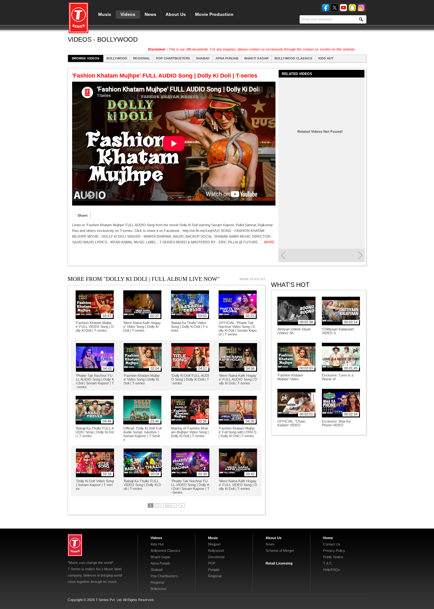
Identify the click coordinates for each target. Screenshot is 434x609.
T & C (327, 563)
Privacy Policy (334, 550)
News (150, 14)
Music (104, 14)
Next (360, 255)
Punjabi (213, 570)
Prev (283, 255)
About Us (176, 14)
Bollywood (116, 58)
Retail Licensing (279, 563)
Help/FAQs (331, 570)
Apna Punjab (226, 58)
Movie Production (214, 14)
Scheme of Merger (280, 550)
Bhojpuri (214, 544)
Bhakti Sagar (256, 58)
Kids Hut (325, 58)
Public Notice (333, 557)
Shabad (202, 58)
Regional (141, 58)
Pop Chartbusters (173, 58)
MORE (269, 242)
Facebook (325, 7)
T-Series (75, 545)
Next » (170, 505)
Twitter (334, 7)
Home (328, 538)
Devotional (216, 557)
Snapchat (352, 7)
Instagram (361, 7)
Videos (127, 14)
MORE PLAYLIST (252, 279)
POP (211, 563)
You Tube (343, 7)
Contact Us (332, 544)
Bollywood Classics (293, 58)
